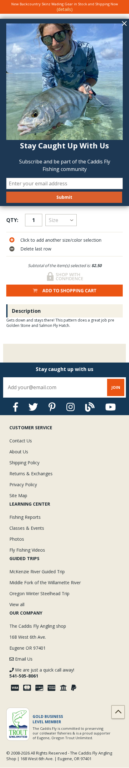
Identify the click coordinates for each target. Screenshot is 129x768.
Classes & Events (26, 528)
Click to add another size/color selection (60, 240)
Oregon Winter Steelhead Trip (39, 593)
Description (26, 310)
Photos (16, 539)
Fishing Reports (25, 517)
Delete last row (35, 249)
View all (16, 604)
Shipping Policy (24, 463)
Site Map (18, 495)
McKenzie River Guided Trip (37, 572)
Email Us (23, 659)
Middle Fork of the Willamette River (45, 582)
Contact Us (20, 441)
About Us (18, 452)
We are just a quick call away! (41, 673)
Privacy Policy (23, 484)
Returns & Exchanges (31, 474)
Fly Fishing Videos (27, 550)
